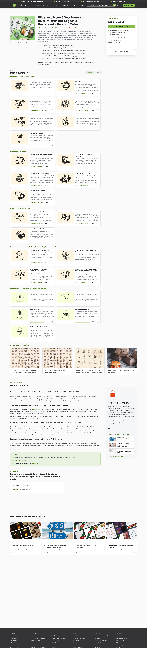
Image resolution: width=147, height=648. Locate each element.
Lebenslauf (76, 640)
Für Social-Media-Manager (122, 638)
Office (32, 642)
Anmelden (15, 489)
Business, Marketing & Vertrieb (102, 636)
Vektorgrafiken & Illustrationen (45, 27)
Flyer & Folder (77, 642)
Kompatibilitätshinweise (20, 460)
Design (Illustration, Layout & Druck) (39, 645)
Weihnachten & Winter (100, 645)
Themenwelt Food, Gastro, (38, 409)
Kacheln (91, 72)
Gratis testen (129, 5)
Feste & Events (98, 638)
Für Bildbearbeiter (120, 642)
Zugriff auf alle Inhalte (121, 26)
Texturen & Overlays (57, 640)
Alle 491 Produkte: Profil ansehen (115, 456)
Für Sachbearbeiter (120, 640)
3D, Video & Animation (57, 642)
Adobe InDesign (14, 638)
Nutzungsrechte (35, 463)
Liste (98, 72)
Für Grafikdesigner (120, 645)
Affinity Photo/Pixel (14, 642)
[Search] (114, 5)
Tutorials (34, 633)
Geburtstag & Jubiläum (100, 642)
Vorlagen (76, 633)
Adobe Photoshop (14, 636)
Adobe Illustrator (14, 645)
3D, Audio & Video (35, 640)
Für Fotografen (119, 636)
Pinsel (53, 645)
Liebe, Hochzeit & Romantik (101, 640)
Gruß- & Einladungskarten (80, 638)
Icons (60, 27)
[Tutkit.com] (19, 5)
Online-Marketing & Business (38, 638)
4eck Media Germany (78, 27)
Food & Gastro (55, 27)
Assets (54, 633)
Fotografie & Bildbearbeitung (38, 636)
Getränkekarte (30, 399)
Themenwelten (98, 633)
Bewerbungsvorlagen (79, 636)
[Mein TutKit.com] (117, 5)
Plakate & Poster (77, 645)
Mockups (54, 636)
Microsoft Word (13, 640)
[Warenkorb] (121, 5)
